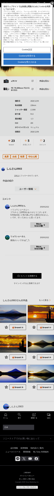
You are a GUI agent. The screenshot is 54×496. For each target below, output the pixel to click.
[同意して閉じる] (52, 3)
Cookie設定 (27, 49)
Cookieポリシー (26, 40)
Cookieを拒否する (27, 56)
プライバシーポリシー (32, 42)
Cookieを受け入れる (27, 62)
